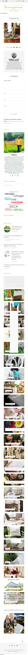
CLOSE (16, 303)
